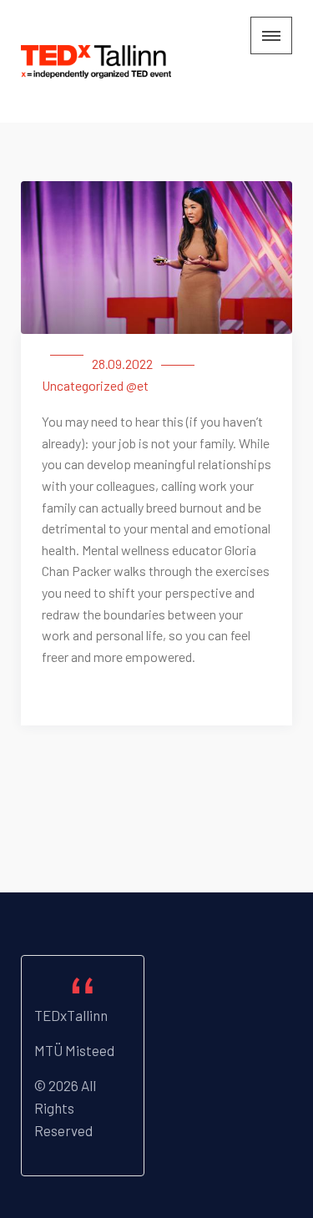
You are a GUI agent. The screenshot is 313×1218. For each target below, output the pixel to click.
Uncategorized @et (95, 385)
